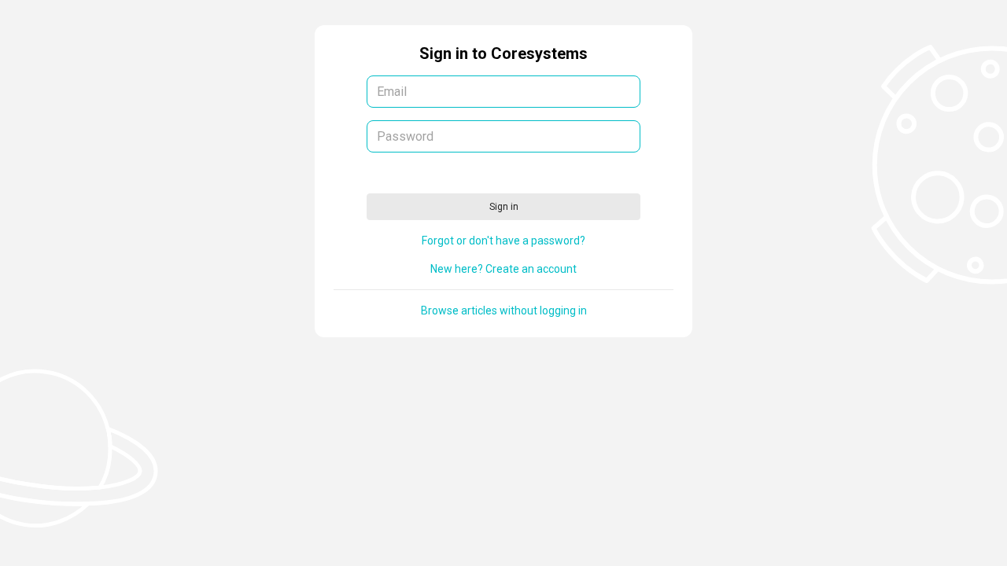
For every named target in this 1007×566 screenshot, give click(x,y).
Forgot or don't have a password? (503, 240)
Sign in (503, 206)
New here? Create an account (503, 269)
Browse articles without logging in (504, 310)
